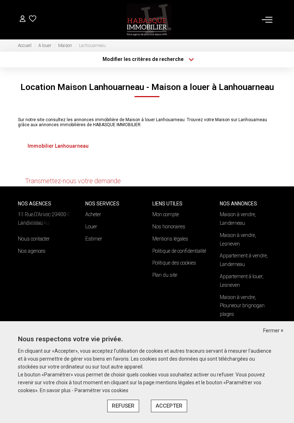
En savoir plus (56, 390)
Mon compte (165, 214)
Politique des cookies (174, 263)
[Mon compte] (22, 19)
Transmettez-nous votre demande (73, 181)
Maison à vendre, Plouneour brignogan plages (242, 305)
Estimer (93, 239)
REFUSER (123, 406)
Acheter (93, 214)
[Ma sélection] (32, 19)
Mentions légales (170, 239)
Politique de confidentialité (179, 251)
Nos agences (32, 251)
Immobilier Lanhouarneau (58, 146)
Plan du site (164, 275)
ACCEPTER (169, 406)
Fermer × (273, 330)
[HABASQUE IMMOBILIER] (149, 20)
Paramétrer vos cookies (101, 390)
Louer (91, 226)
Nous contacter (34, 239)
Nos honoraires (168, 226)
